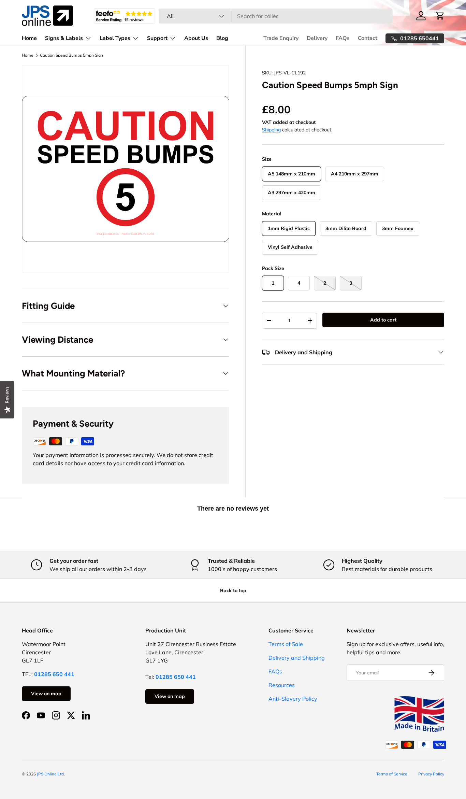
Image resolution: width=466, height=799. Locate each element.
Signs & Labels (64, 38)
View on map (46, 693)
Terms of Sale (285, 644)
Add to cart (383, 320)
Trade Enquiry (280, 38)
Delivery (317, 38)
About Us (196, 38)
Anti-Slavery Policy (292, 698)
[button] (440, 15)
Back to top (233, 590)
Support (157, 38)
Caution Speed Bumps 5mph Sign (71, 55)
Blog (222, 38)
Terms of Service (391, 773)
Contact (367, 38)
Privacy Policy (431, 773)
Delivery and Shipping (296, 657)
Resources (281, 685)
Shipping (271, 130)
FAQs (343, 38)
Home (29, 38)
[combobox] (275, 16)
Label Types (115, 38)
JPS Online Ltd (50, 773)
